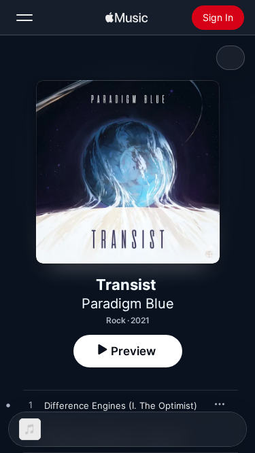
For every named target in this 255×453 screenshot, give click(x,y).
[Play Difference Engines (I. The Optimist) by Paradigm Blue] (30, 405)
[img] (126, 18)
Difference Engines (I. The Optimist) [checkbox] (120, 405)
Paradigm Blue (128, 303)
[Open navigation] (24, 18)
